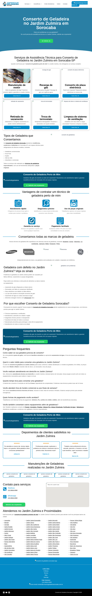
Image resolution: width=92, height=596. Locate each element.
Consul (71, 241)
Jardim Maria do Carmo (33, 541)
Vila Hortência (8, 552)
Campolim (7, 520)
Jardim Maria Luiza (31, 548)
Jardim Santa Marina (54, 522)
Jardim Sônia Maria (53, 544)
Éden (5, 544)
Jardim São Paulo (9, 539)
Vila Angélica (73, 522)
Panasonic (53, 243)
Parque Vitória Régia (76, 520)
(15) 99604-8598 (12, 490)
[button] (30, 4)
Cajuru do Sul (74, 554)
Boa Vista (73, 548)
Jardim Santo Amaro (54, 527)
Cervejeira (33, 407)
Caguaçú (72, 552)
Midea (47, 243)
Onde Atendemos (49, 4)
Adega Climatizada (57, 407)
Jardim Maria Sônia (31, 552)
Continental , (35, 243)
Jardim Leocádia (31, 535)
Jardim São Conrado (32, 531)
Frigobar (39, 407)
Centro (6, 533)
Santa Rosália (8, 527)
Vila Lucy (72, 531)
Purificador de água (69, 407)
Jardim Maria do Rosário (33, 550)
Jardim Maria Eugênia (32, 544)
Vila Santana (73, 537)
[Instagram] (4, 592)
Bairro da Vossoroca (76, 546)
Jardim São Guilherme (32, 524)
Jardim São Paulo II (53, 541)
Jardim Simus (30, 522)
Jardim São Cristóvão (54, 533)
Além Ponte (7, 535)
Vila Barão (73, 524)
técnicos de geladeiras (32, 163)
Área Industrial (74, 541)
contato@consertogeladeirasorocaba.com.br (50, 584)
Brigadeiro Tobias (75, 550)
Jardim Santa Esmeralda (33, 520)
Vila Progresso (74, 535)
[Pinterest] (9, 592)
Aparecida (73, 539)
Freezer (27, 407)
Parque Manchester (53, 554)
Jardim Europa (8, 529)
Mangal (6, 522)
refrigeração (27, 298)
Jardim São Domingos (54, 535)
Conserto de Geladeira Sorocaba (16, 143)
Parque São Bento (9, 541)
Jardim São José (53, 537)
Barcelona (73, 544)
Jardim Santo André (54, 529)
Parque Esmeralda (53, 552)
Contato (65, 4)
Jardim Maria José (31, 546)
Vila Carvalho (8, 554)
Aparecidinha (8, 546)
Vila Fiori (72, 527)
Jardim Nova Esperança (33, 527)
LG (81, 241)
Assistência (37, 4)
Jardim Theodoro (53, 546)
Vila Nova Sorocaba (76, 533)
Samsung (42, 243)
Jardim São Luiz (52, 539)
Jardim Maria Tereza (32, 554)
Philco (58, 243)
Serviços (27, 4)
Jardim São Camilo (53, 531)
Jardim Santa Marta (53, 524)
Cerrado (6, 524)
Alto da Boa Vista (9, 548)
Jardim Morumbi (52, 520)
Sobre (58, 4)
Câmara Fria (46, 407)
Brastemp (65, 241)
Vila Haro (72, 529)
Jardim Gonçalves (9, 550)
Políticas (46, 571)
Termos (46, 573)
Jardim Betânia (30, 533)
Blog (46, 575)
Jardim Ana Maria (31, 537)
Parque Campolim (53, 550)
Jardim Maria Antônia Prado (34, 539)
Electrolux (77, 241)
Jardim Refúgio (8, 537)
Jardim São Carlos (31, 529)
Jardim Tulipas (52, 548)
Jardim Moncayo (9, 531)
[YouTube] (6, 592)
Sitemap (46, 577)
